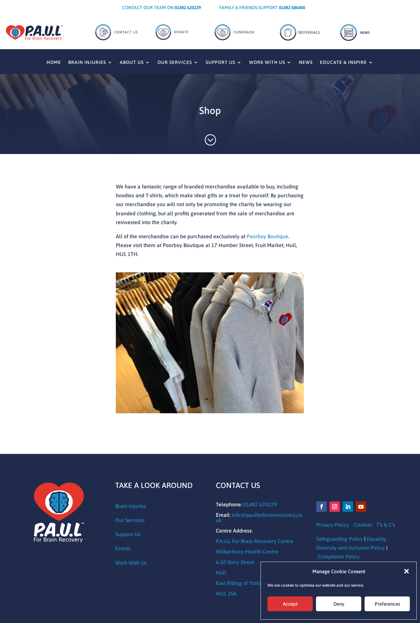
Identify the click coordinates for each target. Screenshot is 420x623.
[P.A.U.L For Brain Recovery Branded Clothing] (210, 411)
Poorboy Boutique (267, 236)
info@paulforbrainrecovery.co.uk (259, 517)
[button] (406, 571)
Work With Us (267, 62)
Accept (290, 604)
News (306, 62)
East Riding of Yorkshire (243, 583)
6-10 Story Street (235, 562)
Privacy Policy (332, 525)
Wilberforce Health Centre (247, 552)
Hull (221, 572)
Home (54, 62)
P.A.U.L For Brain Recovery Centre (254, 541)
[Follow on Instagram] (334, 506)
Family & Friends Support (262, 7)
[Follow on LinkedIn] (348, 506)
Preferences (387, 604)
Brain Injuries (87, 62)
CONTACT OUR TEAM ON (161, 7)
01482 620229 (260, 504)
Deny (338, 604)
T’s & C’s (385, 525)
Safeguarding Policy (339, 539)
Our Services (175, 62)
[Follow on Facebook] (321, 506)
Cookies (363, 525)
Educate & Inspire (343, 62)
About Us (132, 62)
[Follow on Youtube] (361, 506)
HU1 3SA (226, 593)
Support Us (220, 62)
